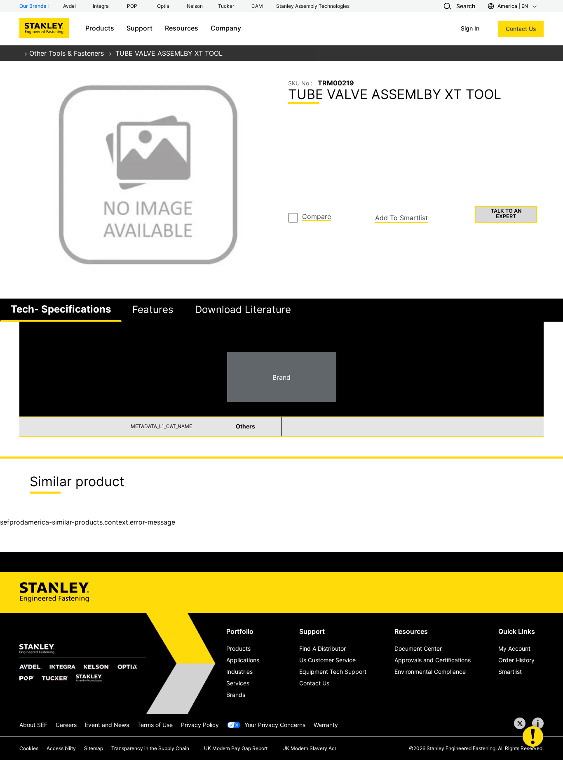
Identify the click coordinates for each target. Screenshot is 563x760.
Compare (316, 217)
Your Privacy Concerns (274, 724)
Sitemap (93, 748)
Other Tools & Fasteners (66, 53)
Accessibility (61, 748)
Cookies (28, 748)
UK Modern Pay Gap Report (235, 748)
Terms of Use (155, 724)
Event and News (107, 724)
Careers (66, 724)
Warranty (326, 724)
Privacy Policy (200, 724)
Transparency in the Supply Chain (150, 748)
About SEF (33, 724)
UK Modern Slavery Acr (309, 748)
